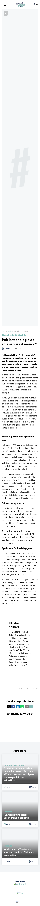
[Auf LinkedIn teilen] (18, 706)
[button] (34, 4)
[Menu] (4, 5)
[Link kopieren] (31, 706)
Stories (10, 331)
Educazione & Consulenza (14, 335)
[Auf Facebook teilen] (13, 706)
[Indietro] (20, 13)
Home (4, 331)
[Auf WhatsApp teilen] (22, 706)
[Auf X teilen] (9, 706)
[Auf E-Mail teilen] (27, 706)
